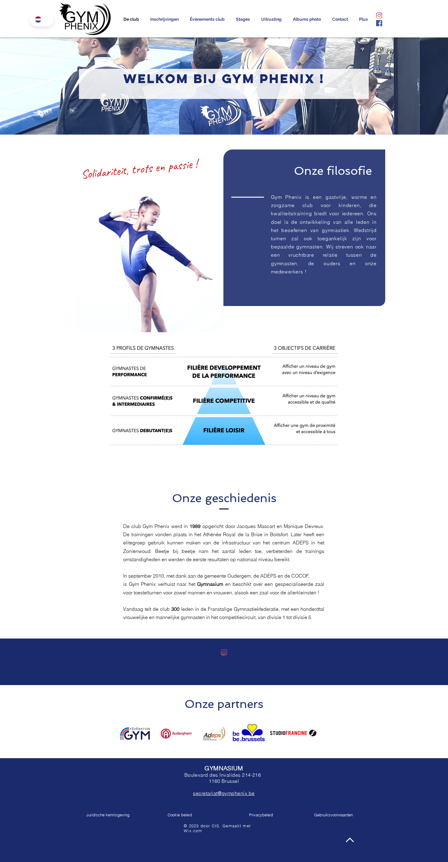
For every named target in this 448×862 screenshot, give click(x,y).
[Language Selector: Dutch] (42, 19)
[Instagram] (379, 15)
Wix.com (193, 830)
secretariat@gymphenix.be (224, 793)
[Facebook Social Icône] (379, 23)
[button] (164, 19)
